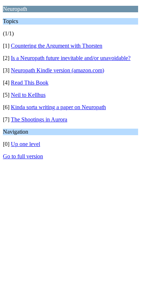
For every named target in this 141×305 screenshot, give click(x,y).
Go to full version (23, 156)
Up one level (25, 144)
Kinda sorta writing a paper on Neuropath (58, 107)
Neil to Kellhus (28, 95)
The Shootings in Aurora (39, 119)
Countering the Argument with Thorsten (56, 46)
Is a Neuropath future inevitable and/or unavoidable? (71, 58)
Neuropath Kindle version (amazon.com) (57, 70)
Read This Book (29, 83)
